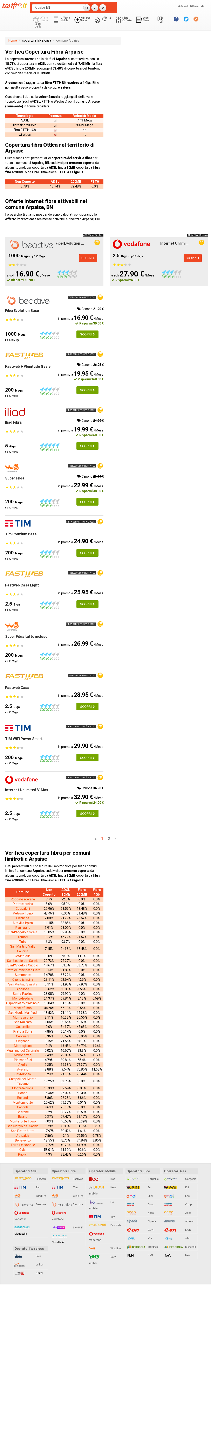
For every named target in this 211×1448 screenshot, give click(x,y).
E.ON (150, 1229)
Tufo (22, 942)
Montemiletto (23, 1102)
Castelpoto (22, 1074)
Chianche (22, 918)
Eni (149, 1187)
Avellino (22, 1069)
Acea (150, 1212)
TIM (112, 1216)
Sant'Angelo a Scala (22, 932)
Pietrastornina (23, 904)
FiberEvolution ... (70, 243)
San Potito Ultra (22, 1131)
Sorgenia (153, 1178)
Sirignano (22, 1041)
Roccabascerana (23, 899)
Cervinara (22, 1036)
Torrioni (22, 937)
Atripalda (22, 1136)
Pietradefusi (23, 1060)
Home (12, 40)
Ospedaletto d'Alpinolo (22, 1003)
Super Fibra (14, 478)
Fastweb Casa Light (22, 585)
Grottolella (22, 956)
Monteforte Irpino (23, 1121)
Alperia (151, 1221)
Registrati (198, 6)
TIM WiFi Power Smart (24, 739)
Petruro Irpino (23, 913)
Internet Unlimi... (174, 243)
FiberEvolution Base (22, 310)
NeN (150, 1255)
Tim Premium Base (20, 534)
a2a (149, 1238)
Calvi (22, 1150)
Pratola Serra (22, 1031)
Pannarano (22, 928)
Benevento (23, 1140)
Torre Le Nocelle (23, 1145)
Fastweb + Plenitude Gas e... (29, 366)
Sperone (23, 1112)
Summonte (23, 975)
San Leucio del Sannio (23, 961)
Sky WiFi (77, 1227)
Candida (22, 1107)
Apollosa (22, 989)
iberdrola (152, 1246)
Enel (150, 1195)
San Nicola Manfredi (22, 1013)
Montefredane (22, 998)
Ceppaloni (23, 909)
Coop (150, 1204)
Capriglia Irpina (22, 980)
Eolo (38, 1256)
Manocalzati (23, 1055)
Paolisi (22, 1154)
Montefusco (23, 1008)
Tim (37, 1187)
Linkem (39, 1264)
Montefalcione (22, 1088)
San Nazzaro (23, 1022)
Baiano (22, 1117)
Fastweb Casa (17, 687)
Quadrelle (23, 1027)
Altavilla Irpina (23, 923)
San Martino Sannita (22, 984)
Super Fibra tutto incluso (26, 636)
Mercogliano (23, 1046)
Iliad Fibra (13, 422)
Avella (22, 1065)
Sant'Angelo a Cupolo (22, 965)
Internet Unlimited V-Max (26, 790)
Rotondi (22, 1098)
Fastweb (40, 1178)
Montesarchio (23, 1017)
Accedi (184, 6)
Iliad (112, 1178)
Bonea (22, 1093)
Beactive (40, 1204)
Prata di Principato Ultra (22, 970)
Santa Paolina (23, 994)
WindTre (40, 1195)
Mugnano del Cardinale (22, 1051)
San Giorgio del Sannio (23, 1126)
